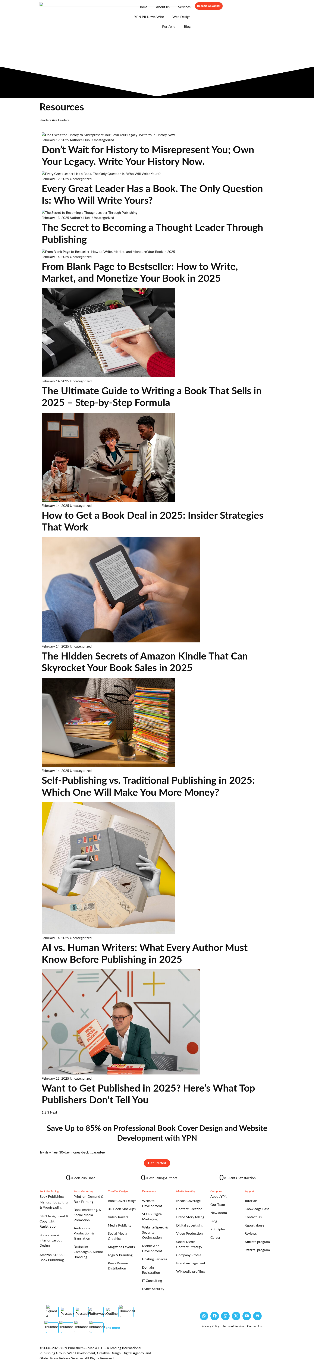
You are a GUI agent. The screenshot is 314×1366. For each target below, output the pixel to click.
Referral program (257, 1250)
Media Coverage (188, 1201)
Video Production (189, 1233)
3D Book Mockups (122, 1209)
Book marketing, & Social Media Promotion (87, 1215)
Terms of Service (233, 1326)
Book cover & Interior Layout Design (51, 1240)
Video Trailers (118, 1217)
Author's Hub (80, 140)
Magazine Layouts (121, 1247)
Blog (187, 26)
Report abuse (254, 1225)
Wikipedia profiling (190, 1271)
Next (53, 1112)
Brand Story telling (190, 1217)
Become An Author (208, 5)
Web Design (181, 17)
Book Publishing (52, 1196)
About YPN (218, 1196)
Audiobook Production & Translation (84, 1233)
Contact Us (253, 1217)
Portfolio (168, 26)
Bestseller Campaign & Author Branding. (88, 1252)
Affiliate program (257, 1242)
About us (163, 7)
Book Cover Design (122, 1201)
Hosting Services (154, 1259)
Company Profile (188, 1255)
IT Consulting (152, 1280)
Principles (217, 1229)
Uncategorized (103, 140)
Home (142, 7)
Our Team (217, 1204)
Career (215, 1237)
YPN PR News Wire (149, 17)
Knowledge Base (257, 1209)
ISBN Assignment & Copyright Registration (54, 1221)
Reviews (251, 1233)
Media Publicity (119, 1225)
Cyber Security (153, 1289)
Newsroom (218, 1213)
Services (184, 7)
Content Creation (189, 1209)
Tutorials (251, 1201)
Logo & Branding (120, 1255)
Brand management (190, 1263)
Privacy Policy (210, 1326)
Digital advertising (189, 1225)
